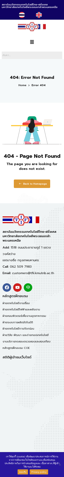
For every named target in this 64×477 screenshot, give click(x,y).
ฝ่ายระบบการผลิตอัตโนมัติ (18, 322)
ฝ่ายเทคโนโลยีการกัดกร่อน (18, 329)
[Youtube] (17, 287)
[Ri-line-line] (28, 287)
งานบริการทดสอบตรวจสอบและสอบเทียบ (27, 342)
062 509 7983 (21, 266)
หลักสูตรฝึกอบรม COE (16, 348)
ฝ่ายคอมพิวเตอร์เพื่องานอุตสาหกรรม (24, 316)
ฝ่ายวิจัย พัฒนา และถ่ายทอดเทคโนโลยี (26, 335)
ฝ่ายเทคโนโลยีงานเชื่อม (16, 303)
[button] (32, 42)
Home (22, 85)
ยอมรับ (22, 472)
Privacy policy (38, 472)
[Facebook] (7, 287)
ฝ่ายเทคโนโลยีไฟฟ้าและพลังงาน (21, 309)
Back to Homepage (35, 184)
